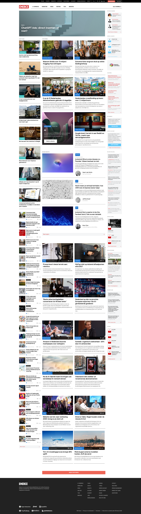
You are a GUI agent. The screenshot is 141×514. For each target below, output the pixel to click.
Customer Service (30, 346)
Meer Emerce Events (112, 246)
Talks (42, 1)
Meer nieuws (22, 446)
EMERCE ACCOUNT (103, 488)
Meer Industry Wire (111, 322)
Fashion (77, 58)
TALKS (88, 483)
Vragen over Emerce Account (114, 147)
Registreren (111, 1)
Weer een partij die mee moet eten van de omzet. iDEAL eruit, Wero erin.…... (114, 183)
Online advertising (23, 52)
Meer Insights (46, 234)
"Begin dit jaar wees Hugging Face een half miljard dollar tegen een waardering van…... (114, 172)
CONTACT (114, 483)
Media (51, 6)
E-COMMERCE (80, 483)
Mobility (28, 227)
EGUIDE (100, 493)
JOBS (88, 495)
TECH (79, 493)
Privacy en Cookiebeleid (88, 510)
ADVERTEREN (115, 493)
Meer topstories (74, 472)
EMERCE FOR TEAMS (116, 490)
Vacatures (66, 1)
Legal (28, 363)
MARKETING (80, 485)
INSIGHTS (89, 488)
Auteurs (59, 1)
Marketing (44, 6)
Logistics (29, 285)
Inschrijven (114, 126)
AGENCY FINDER (102, 490)
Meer (88, 1)
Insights (53, 1)
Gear (28, 339)
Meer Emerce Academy (112, 56)
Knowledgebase (81, 1)
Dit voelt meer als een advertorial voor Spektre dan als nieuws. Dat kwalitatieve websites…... (114, 210)
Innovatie (71, 6)
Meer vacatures (111, 112)
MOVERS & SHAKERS (103, 495)
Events (47, 1)
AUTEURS (89, 490)
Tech (65, 6)
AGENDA (101, 483)
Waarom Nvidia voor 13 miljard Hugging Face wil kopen (114, 167)
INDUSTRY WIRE (102, 498)
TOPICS (100, 485)
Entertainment (30, 237)
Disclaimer (98, 510)
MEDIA (79, 488)
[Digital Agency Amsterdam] (25, 507)
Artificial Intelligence (23, 179)
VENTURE (80, 490)
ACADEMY (89, 493)
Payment (29, 303)
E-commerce (35, 6)
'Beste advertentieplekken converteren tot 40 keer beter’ (113, 199)
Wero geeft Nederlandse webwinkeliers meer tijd (113, 188)
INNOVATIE (80, 495)
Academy (73, 1)
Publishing (22, 73)
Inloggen (119, 1)
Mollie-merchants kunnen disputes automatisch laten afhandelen (114, 178)
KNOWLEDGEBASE (91, 498)
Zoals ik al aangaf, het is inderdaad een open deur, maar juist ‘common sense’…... (114, 204)
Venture (58, 6)
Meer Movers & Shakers (112, 32)
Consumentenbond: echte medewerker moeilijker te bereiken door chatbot (113, 156)
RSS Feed (79, 510)
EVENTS (89, 485)
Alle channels (116, 6)
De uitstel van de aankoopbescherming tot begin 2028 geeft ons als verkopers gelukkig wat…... (114, 193)
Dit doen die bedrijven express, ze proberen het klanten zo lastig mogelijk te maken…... (114, 161)
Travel (28, 390)
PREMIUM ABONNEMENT (117, 488)
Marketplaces (46, 338)
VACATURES (114, 485)
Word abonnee (114, 144)
